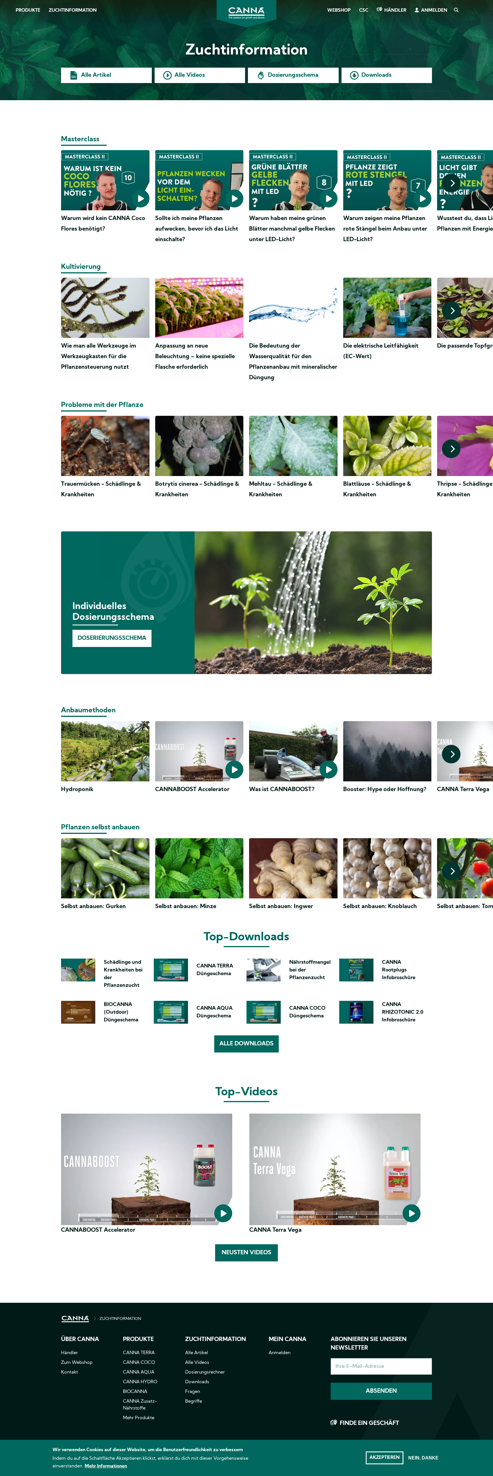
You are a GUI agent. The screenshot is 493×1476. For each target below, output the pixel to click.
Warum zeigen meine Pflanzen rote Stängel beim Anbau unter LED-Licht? (385, 229)
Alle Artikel (96, 75)
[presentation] (451, 183)
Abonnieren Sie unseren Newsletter (369, 1344)
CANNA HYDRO (140, 1382)
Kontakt (69, 1372)
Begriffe (193, 1401)
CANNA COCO (139, 1362)
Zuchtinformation (73, 10)
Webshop (339, 10)
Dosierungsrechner (205, 1372)
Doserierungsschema (112, 638)
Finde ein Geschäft (369, 1423)
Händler (395, 10)
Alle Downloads (246, 1044)
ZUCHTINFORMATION (120, 1319)
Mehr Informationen (106, 1466)
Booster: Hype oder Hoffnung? (385, 790)
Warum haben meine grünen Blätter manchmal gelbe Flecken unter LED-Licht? (292, 229)
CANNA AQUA (138, 1372)
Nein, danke (423, 1457)
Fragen (192, 1392)
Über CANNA (80, 1339)
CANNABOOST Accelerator (192, 790)
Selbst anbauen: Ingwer (281, 907)
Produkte (28, 10)
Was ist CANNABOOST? (282, 790)
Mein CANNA (287, 1339)
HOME (75, 1319)
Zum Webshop (76, 1362)
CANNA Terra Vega (463, 790)
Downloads (376, 75)
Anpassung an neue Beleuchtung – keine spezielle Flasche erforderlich (195, 356)
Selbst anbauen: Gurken (93, 907)
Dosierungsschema (293, 75)
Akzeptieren (384, 1457)
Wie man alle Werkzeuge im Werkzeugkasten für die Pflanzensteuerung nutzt (98, 356)
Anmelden (434, 10)
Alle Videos (190, 75)
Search (456, 10)
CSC (363, 10)
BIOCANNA (135, 1392)
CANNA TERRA (139, 1353)
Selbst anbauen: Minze (185, 907)
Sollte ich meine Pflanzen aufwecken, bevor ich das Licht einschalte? (196, 229)
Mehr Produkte (138, 1418)
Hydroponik (77, 790)
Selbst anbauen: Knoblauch (380, 907)
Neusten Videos (246, 1253)
